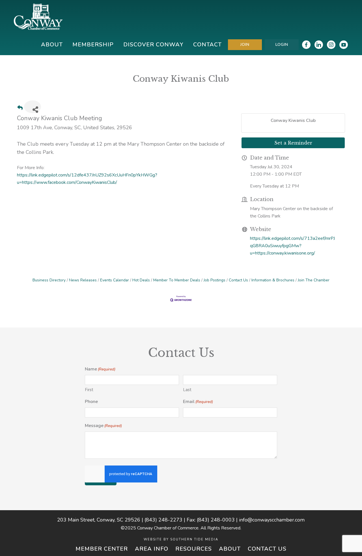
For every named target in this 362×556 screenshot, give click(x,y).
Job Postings (214, 280)
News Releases (83, 280)
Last (187, 390)
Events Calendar (114, 280)
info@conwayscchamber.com (272, 519)
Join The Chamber (313, 280)
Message (103, 426)
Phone (91, 401)
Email (198, 401)
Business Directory (49, 280)
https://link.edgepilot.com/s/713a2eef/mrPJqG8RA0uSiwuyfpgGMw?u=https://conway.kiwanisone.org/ (292, 245)
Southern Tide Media (194, 539)
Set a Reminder (293, 143)
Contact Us (238, 280)
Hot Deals (141, 280)
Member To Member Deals (176, 280)
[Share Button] (32, 106)
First (89, 390)
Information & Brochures (272, 280)
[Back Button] (20, 108)
